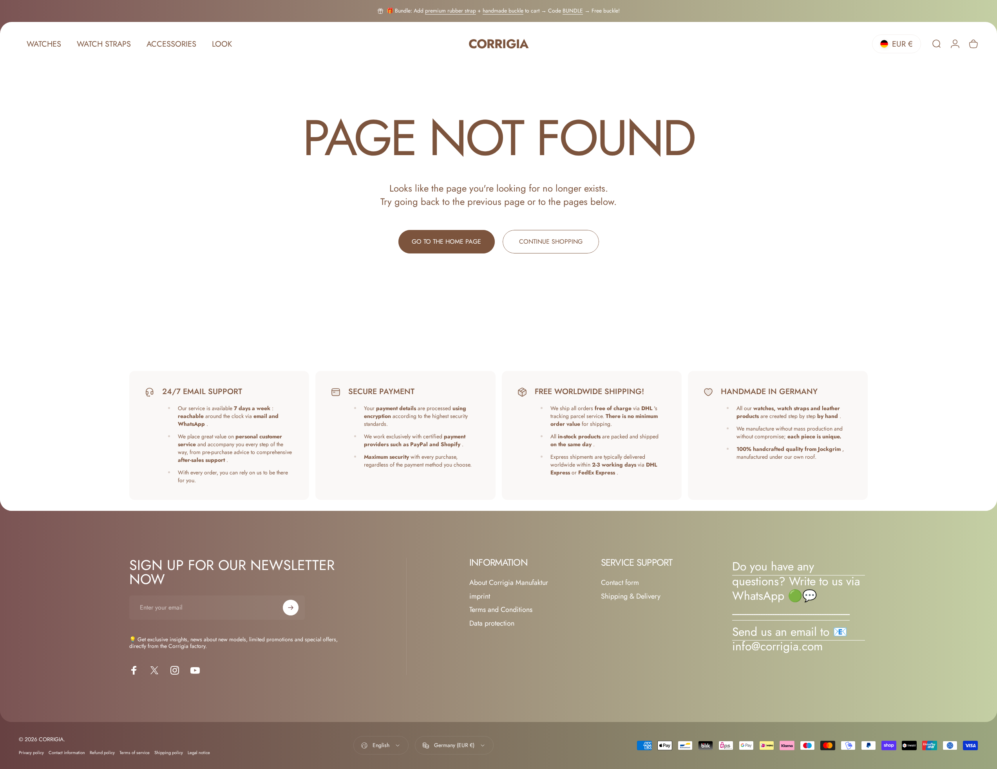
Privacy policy (31, 752)
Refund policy (102, 752)
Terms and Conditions (500, 609)
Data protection (491, 623)
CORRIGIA (498, 44)
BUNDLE (573, 10)
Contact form (620, 582)
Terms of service (134, 752)
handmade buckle (503, 10)
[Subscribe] (291, 607)
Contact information (67, 752)
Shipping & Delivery (630, 596)
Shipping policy (168, 752)
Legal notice (199, 752)
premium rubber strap (450, 10)
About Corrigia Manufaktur (508, 582)
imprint (479, 596)
